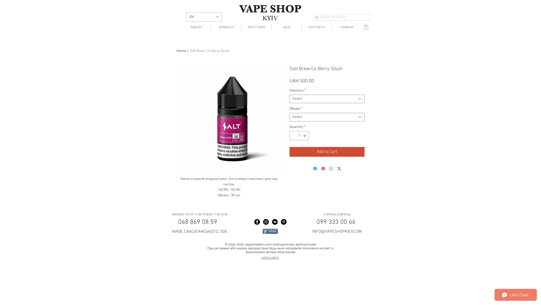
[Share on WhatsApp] (331, 168)
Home (181, 51)
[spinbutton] (299, 135)
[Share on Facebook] (315, 168)
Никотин (298, 90)
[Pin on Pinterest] (323, 168)
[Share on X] (339, 168)
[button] (366, 27)
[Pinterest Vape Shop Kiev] (284, 222)
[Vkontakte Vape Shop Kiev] (275, 222)
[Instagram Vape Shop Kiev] (266, 222)
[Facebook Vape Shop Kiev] (257, 222)
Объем (296, 109)
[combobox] (327, 99)
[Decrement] (293, 135)
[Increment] (305, 135)
